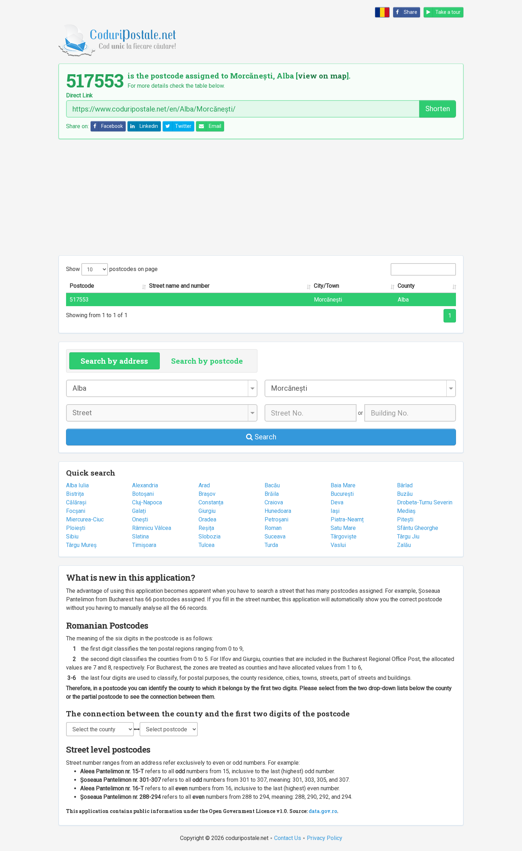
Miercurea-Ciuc (85, 519)
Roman (273, 528)
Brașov (207, 493)
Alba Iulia (77, 485)
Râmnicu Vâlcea (151, 528)
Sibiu (72, 536)
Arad (204, 485)
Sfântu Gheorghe (417, 528)
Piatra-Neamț (347, 519)
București (342, 493)
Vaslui (338, 545)
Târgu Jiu (408, 536)
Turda (271, 545)
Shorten (437, 108)
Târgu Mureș (81, 545)
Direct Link (79, 95)
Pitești (405, 519)
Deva (337, 502)
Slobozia (210, 536)
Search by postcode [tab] (207, 361)
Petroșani (276, 519)
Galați (139, 511)
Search (264, 437)
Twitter (183, 126)
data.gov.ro (323, 811)
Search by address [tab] (114, 361)
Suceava (275, 536)
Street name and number (179, 285)
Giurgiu (207, 511)
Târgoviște (344, 536)
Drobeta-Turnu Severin (424, 502)
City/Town (326, 285)
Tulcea (206, 545)
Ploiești (75, 528)
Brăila (272, 493)
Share (410, 12)
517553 (79, 299)
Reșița (206, 528)
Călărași (76, 502)
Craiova (274, 502)
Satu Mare (343, 528)
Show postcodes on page (112, 269)
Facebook (112, 126)
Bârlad (405, 485)
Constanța (211, 502)
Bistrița (75, 493)
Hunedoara (278, 511)
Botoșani (143, 493)
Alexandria (145, 485)
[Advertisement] (261, 197)
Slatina (140, 536)
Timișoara (144, 545)
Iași (335, 511)
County (406, 285)
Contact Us (287, 838)
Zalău (404, 545)
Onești (140, 519)
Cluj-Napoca (147, 502)
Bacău (272, 485)
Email (215, 126)
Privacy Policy (324, 838)
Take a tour (448, 12)
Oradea (207, 519)
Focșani (75, 511)
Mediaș (406, 511)
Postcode (82, 285)
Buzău (405, 493)
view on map (322, 76)
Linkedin (149, 126)
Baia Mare (343, 485)
